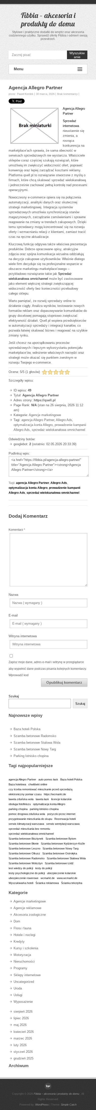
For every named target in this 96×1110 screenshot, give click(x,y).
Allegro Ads (64, 420)
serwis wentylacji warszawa (63, 823)
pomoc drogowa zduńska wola (27, 813)
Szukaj (14, 696)
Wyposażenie (23, 1002)
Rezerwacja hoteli (65, 818)
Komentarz (17, 529)
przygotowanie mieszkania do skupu (30, 818)
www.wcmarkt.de (67, 878)
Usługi (18, 995)
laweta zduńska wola (21, 799)
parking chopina (18, 809)
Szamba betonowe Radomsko (35, 736)
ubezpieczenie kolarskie (61, 873)
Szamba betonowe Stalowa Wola (37, 742)
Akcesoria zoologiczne (30, 914)
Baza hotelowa (17, 784)
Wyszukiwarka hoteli (21, 882)
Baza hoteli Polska (27, 729)
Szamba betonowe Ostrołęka (59, 853)
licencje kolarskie (61, 799)
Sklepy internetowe (27, 975)
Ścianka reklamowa (47, 882)
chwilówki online (37, 784)
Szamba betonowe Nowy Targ (35, 749)
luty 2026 (20, 1045)
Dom (17, 921)
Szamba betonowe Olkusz (24, 853)
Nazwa (13, 595)
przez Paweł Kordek (21, 93)
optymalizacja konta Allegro (33, 425)
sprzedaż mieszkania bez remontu (29, 828)
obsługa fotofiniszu (20, 804)
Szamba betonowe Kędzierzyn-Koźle (63, 843)
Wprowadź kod (19, 675)
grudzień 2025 (23, 1058)
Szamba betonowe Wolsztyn (26, 863)
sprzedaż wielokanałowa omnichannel (58, 430)
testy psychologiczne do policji (27, 873)
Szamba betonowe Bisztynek (26, 838)
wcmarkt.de (48, 878)
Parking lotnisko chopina (31, 756)
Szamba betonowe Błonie (24, 843)
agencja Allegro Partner (37, 420)
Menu (18, 69)
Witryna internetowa (23, 636)
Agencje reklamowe (27, 908)
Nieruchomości (24, 961)
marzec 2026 (23, 1038)
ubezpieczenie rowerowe (23, 878)
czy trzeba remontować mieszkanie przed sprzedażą (40, 789)
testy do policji (43, 868)
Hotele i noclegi (24, 935)
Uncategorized (24, 982)
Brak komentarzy (67, 93)
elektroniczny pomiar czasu (25, 794)
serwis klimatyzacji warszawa (26, 823)
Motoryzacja (22, 955)
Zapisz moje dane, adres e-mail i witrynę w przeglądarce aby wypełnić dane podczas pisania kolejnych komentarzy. (48, 665)
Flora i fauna (22, 928)
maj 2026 (20, 1025)
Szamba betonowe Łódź (59, 863)
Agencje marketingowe (45, 415)
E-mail (13, 615)
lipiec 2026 (21, 1018)
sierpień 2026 (23, 1011)
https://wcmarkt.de (55, 794)
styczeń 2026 (23, 1052)
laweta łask (42, 799)
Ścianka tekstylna (71, 882)
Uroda (18, 988)
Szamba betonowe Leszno (24, 848)
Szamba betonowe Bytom (61, 838)
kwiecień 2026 (24, 1032)
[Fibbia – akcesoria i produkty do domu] (48, 1086)
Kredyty (19, 941)
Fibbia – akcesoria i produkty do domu (48, 19)
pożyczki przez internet (61, 813)
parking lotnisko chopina (44, 809)
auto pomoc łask (48, 779)
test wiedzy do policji (21, 868)
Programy (20, 968)
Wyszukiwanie (77, 55)
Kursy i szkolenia (26, 948)
